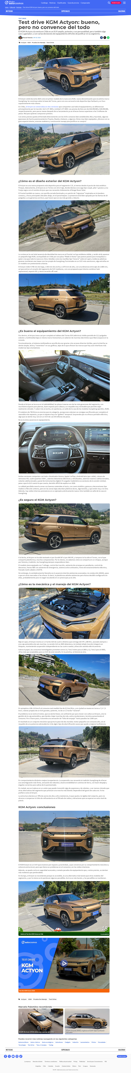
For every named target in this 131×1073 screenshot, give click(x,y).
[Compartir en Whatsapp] (108, 37)
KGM (29, 42)
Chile (44, 1066)
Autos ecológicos (47, 1042)
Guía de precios (73, 3)
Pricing (75, 1061)
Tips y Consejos (41, 1045)
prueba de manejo (38, 42)
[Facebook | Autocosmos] (5, 1056)
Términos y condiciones (50, 1061)
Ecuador (57, 1066)
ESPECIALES (65, 11)
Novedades (102, 1042)
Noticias (52, 3)
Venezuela (93, 1066)
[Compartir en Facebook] (101, 37)
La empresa (27, 1061)
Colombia (50, 1066)
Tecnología (22, 1045)
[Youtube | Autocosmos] (13, 1056)
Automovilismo (23, 1042)
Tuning (51, 1045)
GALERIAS (121, 11)
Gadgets (67, 1042)
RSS (106, 1061)
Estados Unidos (66, 1066)
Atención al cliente (37, 1061)
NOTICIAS (9, 11)
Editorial (12, 7)
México (74, 1066)
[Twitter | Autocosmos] (9, 1056)
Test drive (22, 18)
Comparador (85, 3)
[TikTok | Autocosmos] (20, 1056)
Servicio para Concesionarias (95, 1061)
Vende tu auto (116, 3)
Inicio (6, 7)
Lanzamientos (84, 1042)
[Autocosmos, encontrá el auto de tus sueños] (14, 3)
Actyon (23, 42)
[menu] (124, 2)
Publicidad (82, 1061)
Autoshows (59, 1042)
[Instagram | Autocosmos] (17, 1056)
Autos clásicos (35, 1042)
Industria (75, 1042)
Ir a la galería (105, 934)
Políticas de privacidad (65, 1061)
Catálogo (44, 3)
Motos (93, 1042)
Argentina (38, 1066)
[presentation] (64, 906)
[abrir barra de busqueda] (109, 3)
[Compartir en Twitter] (104, 37)
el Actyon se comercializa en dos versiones (42, 107)
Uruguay (85, 1066)
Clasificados (61, 3)
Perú (79, 1066)
